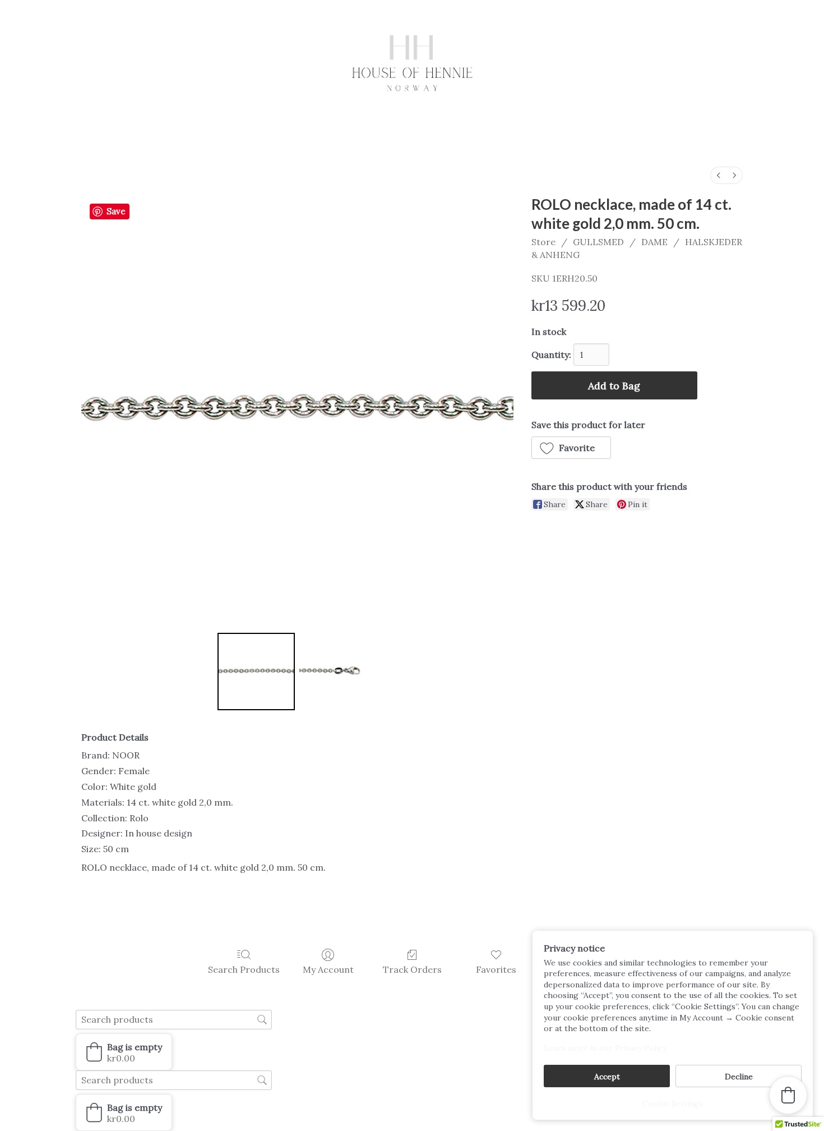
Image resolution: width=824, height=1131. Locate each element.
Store (543, 241)
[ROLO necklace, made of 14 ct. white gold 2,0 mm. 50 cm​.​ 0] (256, 671)
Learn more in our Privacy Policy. (606, 1048)
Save (116, 211)
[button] (571, 447)
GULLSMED (598, 241)
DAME (654, 241)
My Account (328, 969)
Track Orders (412, 969)
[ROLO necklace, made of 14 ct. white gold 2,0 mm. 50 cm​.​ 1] (338, 671)
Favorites (496, 969)
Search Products (244, 969)
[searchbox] (174, 1019)
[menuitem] (718, 175)
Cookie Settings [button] (672, 1103)
